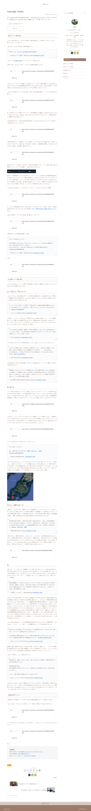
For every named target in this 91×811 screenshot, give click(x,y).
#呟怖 (25, 527)
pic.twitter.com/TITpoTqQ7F (30, 51)
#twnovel (14, 527)
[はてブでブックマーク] (31, 770)
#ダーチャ (19, 51)
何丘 (75, 27)
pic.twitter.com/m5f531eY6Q (16, 453)
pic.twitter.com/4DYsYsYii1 (44, 637)
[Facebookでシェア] (28, 770)
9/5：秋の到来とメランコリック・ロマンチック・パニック (30, 751)
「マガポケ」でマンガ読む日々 (29, 755)
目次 (14, 28)
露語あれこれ (68, 70)
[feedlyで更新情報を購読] (32, 775)
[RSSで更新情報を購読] (35, 775)
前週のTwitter (18, 60)
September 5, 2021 (30, 456)
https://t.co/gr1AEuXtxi (19, 354)
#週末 (28, 451)
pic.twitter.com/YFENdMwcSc (16, 249)
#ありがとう (34, 451)
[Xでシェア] (25, 770)
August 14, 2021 (39, 677)
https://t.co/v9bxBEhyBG (18, 309)
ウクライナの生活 (69, 66)
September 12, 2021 (39, 55)
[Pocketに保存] (34, 770)
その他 (10, 765)
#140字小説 (20, 527)
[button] (40, 770)
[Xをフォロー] (29, 775)
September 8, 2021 (27, 337)
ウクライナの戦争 (69, 63)
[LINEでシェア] (37, 770)
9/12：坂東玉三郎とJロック (24, 753)
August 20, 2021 (39, 641)
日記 (66, 73)
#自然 (40, 451)
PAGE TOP (46, 803)
